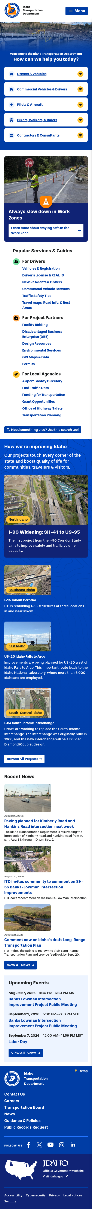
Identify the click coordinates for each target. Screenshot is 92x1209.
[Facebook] (28, 1147)
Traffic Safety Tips (36, 296)
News (9, 1114)
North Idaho (18, 519)
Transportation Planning (41, 415)
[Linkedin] (73, 1147)
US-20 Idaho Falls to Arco (24, 656)
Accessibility (13, 1195)
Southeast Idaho (22, 590)
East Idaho (17, 646)
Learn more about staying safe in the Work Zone (40, 230)
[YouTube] (50, 1147)
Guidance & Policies (22, 1120)
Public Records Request (26, 1127)
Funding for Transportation (43, 395)
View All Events (23, 1053)
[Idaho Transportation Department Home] (23, 11)
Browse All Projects (22, 759)
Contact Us (14, 1094)
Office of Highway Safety (42, 408)
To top (83, 1071)
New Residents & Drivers (42, 282)
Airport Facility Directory (42, 381)
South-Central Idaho (25, 713)
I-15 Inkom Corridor (20, 600)
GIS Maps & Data (35, 357)
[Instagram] (62, 1147)
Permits (28, 364)
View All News (18, 965)
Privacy (54, 1195)
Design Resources (36, 343)
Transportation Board (24, 1107)
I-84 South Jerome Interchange (29, 723)
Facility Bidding (35, 325)
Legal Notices (72, 1195)
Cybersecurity (36, 1195)
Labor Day (18, 1041)
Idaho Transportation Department (36, 1078)
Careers (11, 1101)
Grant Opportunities (38, 402)
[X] (39, 1147)
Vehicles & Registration (41, 268)
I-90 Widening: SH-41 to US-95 (44, 532)
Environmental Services (41, 350)
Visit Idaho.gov (53, 1176)
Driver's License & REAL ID (43, 275)
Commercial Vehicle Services (46, 289)
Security (10, 1201)
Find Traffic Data (35, 388)
